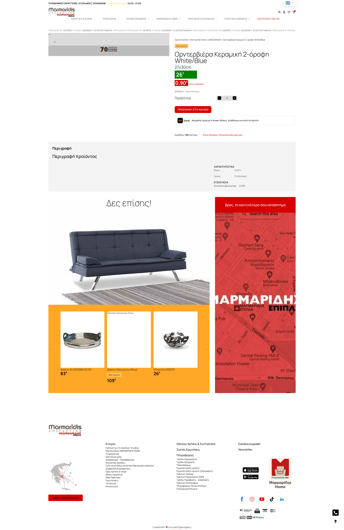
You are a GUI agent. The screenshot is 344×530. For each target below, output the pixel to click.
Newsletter (245, 449)
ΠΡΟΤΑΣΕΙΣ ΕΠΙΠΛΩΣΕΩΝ (201, 18)
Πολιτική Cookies (185, 474)
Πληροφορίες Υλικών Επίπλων (191, 485)
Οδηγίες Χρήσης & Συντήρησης (196, 444)
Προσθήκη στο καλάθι (193, 109)
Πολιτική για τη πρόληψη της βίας (122, 447)
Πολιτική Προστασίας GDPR (190, 476)
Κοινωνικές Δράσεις (116, 462)
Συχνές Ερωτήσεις (188, 449)
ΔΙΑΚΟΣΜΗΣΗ (214, 39)
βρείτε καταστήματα (65, 498)
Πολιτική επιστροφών (187, 482)
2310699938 (99, 3)
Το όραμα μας (112, 453)
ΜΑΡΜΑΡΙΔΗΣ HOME (167, 18)
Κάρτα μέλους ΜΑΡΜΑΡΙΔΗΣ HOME (123, 450)
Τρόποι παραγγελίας (187, 459)
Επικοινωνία (112, 486)
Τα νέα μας (111, 483)
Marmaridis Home (198, 39)
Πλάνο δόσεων (184, 465)
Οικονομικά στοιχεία (187, 488)
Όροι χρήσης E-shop (116, 471)
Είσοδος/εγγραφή (249, 444)
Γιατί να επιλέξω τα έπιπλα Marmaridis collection (130, 465)
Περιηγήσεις (112, 480)
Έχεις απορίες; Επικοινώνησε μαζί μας (222, 134)
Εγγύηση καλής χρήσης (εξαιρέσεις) (195, 471)
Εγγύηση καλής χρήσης (188, 468)
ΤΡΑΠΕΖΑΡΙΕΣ (110, 18)
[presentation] (51, 349)
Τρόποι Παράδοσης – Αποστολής (193, 479)
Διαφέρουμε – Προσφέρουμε (120, 459)
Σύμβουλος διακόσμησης (118, 468)
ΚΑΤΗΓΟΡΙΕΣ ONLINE (268, 18)
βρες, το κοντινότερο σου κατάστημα (255, 204)
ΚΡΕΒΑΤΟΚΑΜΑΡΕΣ (136, 18)
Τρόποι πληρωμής (186, 462)
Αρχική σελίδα (181, 39)
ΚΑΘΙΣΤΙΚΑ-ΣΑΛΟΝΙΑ (81, 18)
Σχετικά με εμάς (114, 456)
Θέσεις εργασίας (114, 474)
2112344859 (84, 3)
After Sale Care (113, 477)
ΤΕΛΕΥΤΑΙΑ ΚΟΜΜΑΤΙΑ (235, 18)
